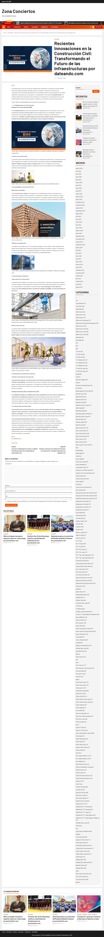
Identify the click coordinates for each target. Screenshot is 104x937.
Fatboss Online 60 (81, 535)
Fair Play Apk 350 (80, 518)
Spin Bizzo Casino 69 (81, 795)
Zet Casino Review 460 (82, 879)
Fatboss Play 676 (80, 538)
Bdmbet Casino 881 (81, 402)
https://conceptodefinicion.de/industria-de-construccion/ (31, 102)
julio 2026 (78, 171)
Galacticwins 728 (80, 586)
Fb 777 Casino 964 (81, 543)
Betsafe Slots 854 (81, 425)
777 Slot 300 (79, 351)
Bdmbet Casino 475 (81, 399)
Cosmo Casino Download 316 (84, 487)
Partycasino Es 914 (81, 688)
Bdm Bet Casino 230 (81, 394)
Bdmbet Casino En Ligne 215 (83, 405)
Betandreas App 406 (81, 411)
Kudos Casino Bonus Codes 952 (84, 628)
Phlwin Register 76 (81, 707)
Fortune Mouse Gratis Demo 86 (84, 566)
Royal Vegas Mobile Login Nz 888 (85, 733)
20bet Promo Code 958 (82, 334)
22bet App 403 (80, 340)
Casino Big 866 (80, 459)
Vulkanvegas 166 (80, 857)
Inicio (8, 27)
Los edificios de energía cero (19, 246)
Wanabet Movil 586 (81, 868)
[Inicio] (3, 27)
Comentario (8, 464)
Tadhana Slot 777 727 (81, 804)
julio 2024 (78, 216)
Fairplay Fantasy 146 (81, 521)
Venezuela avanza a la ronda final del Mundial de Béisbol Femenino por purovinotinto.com (62, 538)
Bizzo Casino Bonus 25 (82, 430)
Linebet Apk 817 (80, 637)
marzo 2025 (79, 194)
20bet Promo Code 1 (81, 326)
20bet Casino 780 (80, 315)
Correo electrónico (10, 491)
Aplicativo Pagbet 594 (82, 380)
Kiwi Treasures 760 (81, 623)
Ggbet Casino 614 (80, 592)
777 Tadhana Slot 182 (81, 363)
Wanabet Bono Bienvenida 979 (84, 862)
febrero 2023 (79, 264)
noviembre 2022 (80, 273)
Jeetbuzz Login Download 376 (84, 611)
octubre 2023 (79, 242)
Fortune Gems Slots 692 (82, 560)
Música (26, 27)
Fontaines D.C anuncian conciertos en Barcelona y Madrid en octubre (89, 140)
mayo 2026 (79, 177)
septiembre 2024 (80, 211)
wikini (77, 871)
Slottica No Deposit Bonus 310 (84, 775)
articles (78, 382)
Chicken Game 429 (81, 476)
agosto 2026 (79, 168)
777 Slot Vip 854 (80, 354)
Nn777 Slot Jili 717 (81, 665)
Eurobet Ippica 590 (81, 515)
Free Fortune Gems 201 (82, 569)
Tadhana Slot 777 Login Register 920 (85, 815)
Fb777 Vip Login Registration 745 (85, 555)
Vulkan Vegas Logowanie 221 (84, 854)
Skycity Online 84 (80, 750)
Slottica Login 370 (80, 772)
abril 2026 (78, 179)
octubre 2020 (79, 281)
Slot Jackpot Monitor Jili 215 (83, 756)
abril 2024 (78, 225)
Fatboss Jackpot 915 (81, 532)
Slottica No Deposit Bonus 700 (84, 778)
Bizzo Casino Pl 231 (81, 439)
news (77, 662)
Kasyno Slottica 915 (81, 620)
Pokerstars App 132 (81, 722)
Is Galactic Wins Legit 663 (83, 603)
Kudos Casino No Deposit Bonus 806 (86, 631)
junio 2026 (78, 174)
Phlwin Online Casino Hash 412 (84, 699)
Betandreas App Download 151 (84, 413)
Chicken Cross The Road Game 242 (85, 473)
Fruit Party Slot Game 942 (82, 575)
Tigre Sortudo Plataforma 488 (84, 831)
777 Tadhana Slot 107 (81, 360)
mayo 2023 (79, 256)
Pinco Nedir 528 (80, 710)
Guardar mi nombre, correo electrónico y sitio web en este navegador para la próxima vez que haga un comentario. (37, 501)
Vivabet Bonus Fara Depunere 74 (84, 848)
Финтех (78, 882)
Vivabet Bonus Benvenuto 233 (84, 845)
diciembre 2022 (80, 270)
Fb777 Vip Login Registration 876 (85, 558)
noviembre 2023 (80, 239)
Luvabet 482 (79, 642)
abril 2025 (78, 191)
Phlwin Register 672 (81, 705)
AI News (78, 377)
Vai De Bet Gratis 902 (81, 837)
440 (77, 346)
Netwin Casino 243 (81, 657)
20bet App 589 (80, 309)
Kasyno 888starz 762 (81, 617)
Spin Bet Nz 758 (80, 790)
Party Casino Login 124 (82, 682)
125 (77, 300)
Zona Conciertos (18, 11)
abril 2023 (78, 259)
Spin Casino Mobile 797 (82, 798)
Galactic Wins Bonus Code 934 (84, 580)
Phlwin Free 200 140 (81, 696)
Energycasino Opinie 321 (82, 510)
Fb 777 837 (79, 541)
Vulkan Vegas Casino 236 (82, 851)
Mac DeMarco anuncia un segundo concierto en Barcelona (59, 23)
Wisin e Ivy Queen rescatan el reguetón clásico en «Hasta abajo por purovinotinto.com (14, 538)
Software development (82, 787)
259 (77, 343)
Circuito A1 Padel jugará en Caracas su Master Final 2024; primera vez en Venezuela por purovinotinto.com (25, 450)
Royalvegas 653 (80, 736)
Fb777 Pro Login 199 (81, 552)
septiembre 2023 (80, 244)
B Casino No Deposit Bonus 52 (84, 385)
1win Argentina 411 (81, 303)
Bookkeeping (79, 450)
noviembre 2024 (80, 205)
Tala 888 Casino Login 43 (82, 823)
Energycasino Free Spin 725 (83, 507)
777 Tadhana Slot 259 (81, 365)
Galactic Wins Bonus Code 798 (84, 577)
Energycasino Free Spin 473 (83, 504)
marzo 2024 (79, 228)
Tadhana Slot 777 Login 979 (83, 812)
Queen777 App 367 (81, 727)
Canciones (35, 27)
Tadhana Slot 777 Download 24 (84, 806)
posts (77, 724)
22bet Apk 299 (80, 337)
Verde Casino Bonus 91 (82, 842)
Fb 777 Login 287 (80, 546)
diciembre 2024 (80, 202)
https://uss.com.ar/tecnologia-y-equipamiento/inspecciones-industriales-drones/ (37, 184)
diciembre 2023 (80, 236)
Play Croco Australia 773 (82, 713)
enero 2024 (79, 233)
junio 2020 (78, 284)
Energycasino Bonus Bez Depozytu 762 (86, 498)
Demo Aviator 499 (80, 490)
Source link (14, 443)
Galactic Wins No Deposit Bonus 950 (85, 583)
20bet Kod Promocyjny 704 (83, 320)
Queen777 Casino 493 (82, 730)
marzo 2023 (79, 261)
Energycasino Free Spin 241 (83, 501)
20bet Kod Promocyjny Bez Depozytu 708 (87, 323)
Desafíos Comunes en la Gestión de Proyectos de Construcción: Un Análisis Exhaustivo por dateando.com (52, 450)
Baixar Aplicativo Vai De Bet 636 (84, 391)
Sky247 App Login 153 (82, 744)
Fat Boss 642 (79, 529)
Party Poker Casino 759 (82, 685)
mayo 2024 (79, 222)
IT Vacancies (79, 606)
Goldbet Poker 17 (80, 597)
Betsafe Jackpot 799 (81, 422)
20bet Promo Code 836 (82, 331)
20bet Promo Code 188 (82, 329)
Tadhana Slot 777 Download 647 (84, 809)
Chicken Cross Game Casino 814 (84, 470)
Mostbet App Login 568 (82, 648)
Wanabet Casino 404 (81, 865)
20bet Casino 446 (80, 312)
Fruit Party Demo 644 (81, 572)
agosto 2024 (79, 213)
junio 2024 (78, 219)
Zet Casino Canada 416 (82, 876)
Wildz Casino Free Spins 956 (83, 874)
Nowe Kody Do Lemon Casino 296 (85, 668)
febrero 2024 (79, 230)
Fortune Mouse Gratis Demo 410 (84, 563)
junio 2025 (78, 185)
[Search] (91, 27)
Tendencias (44, 27)
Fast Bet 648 (79, 524)
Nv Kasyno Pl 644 (80, 674)
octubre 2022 (79, 276)
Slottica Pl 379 (80, 781)
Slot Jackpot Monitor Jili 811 (83, 758)
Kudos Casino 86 (80, 626)
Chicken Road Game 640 (82, 478)
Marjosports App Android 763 (84, 645)
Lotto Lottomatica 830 (82, 640)
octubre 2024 (79, 208)
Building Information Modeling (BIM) (23, 112)
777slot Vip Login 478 (82, 371)
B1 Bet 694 (79, 388)
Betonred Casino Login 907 (83, 416)
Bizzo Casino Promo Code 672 (84, 445)
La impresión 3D (16, 282)
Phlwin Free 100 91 (81, 693)
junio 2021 (78, 278)
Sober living (79, 784)
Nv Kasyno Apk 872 (81, 671)
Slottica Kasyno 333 (81, 770)
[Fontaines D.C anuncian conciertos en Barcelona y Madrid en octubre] (89, 903)
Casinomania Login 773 (82, 467)
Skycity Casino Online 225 (83, 747)
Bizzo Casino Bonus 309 (82, 436)
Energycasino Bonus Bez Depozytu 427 (86, 493)
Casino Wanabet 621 (81, 464)
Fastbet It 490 (79, 527)
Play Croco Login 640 (81, 719)
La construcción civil (17, 88)
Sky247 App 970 (80, 741)
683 (77, 348)
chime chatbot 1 (80, 481)
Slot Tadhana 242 (80, 761)
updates (78, 834)
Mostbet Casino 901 (81, 651)
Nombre (7, 485)
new (77, 659)
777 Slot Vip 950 (80, 357)
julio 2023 (78, 250)
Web (6, 496)
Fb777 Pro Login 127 (81, 549)
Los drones (15, 159)
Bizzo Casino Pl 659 (81, 442)
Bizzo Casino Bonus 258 (82, 433)
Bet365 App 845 (80, 408)
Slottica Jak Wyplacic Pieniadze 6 (85, 767)
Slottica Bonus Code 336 (82, 764)
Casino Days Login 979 (82, 462)
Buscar (78, 87)
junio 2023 (78, 253)
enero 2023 (79, 267)
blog (77, 447)
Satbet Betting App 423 (82, 739)
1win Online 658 (80, 306)
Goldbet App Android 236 (82, 594)
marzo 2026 (79, 182)
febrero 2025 (79, 196)
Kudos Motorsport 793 (82, 634)
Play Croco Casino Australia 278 (84, 716)
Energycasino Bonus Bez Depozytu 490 (86, 495)
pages (77, 679)
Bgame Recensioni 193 (82, 428)
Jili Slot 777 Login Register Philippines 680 (87, 614)
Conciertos (17, 27)
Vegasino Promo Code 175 (83, 840)
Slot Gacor (78, 753)
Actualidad (54, 27)
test (77, 828)
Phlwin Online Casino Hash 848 (84, 702)
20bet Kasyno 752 (81, 317)
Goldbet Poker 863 (81, 600)
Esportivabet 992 (80, 512)
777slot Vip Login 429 (82, 368)
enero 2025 (79, 199)
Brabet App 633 (80, 453)
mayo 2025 (79, 188)
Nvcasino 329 (79, 676)
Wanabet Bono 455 (81, 859)
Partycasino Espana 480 (82, 691)
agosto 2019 (79, 287)
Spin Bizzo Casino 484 (82, 792)
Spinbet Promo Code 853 (82, 801)
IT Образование (80, 609)
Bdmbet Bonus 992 (81, 397)
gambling (78, 589)
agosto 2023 (79, 247)
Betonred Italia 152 (81, 419)
